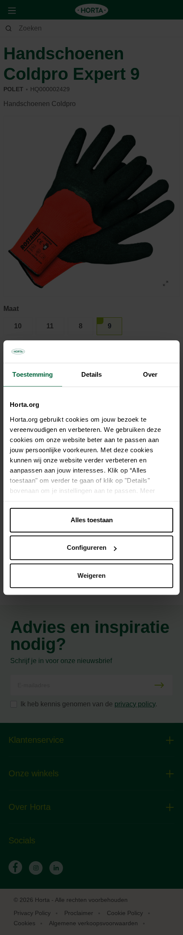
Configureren (86, 547)
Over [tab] (150, 374)
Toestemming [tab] (32, 374)
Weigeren (91, 575)
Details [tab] (91, 374)
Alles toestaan (92, 519)
